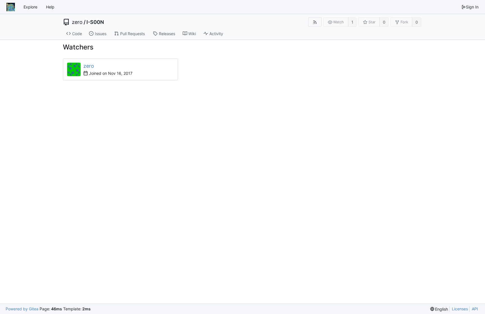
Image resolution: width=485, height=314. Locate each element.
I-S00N (95, 22)
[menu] (439, 309)
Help (50, 6)
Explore (30, 6)
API (475, 308)
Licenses (460, 308)
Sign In (472, 6)
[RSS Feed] (314, 22)
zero (77, 22)
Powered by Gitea (22, 308)
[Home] (11, 7)
